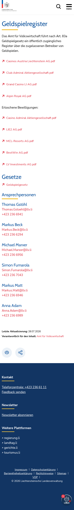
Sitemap (61, 473)
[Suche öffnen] (58, 7)
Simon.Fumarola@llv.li (17, 270)
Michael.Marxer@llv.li (16, 250)
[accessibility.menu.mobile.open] (69, 7)
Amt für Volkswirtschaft (50, 336)
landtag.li (10, 443)
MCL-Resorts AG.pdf (20, 141)
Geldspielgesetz (16, 185)
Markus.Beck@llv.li (15, 230)
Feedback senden (14, 392)
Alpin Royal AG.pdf (18, 96)
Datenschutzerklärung (43, 469)
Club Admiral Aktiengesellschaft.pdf (30, 73)
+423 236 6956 (12, 255)
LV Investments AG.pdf (21, 164)
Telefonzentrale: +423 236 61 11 (24, 387)
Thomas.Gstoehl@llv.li (17, 209)
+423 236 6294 (12, 235)
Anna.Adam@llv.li (14, 311)
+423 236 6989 (12, 315)
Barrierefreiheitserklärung (18, 473)
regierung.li (12, 438)
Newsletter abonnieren (17, 415)
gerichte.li (11, 448)
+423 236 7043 (12, 275)
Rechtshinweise (44, 473)
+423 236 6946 (12, 295)
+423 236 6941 (12, 214)
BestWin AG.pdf (17, 153)
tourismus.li (12, 453)
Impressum (21, 469)
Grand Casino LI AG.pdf (21, 84)
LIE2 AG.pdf (14, 130)
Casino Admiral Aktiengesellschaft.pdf (31, 118)
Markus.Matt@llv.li (15, 290)
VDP (35, 477)
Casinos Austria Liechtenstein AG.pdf (30, 61)
